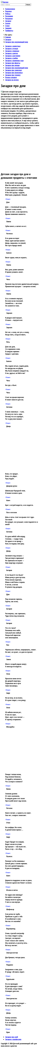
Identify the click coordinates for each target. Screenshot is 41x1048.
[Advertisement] (20, 149)
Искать (28, 5)
